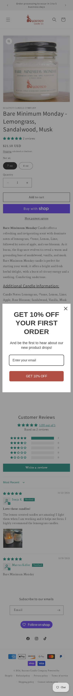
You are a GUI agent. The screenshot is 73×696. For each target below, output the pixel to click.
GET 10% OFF (36, 376)
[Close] (66, 308)
